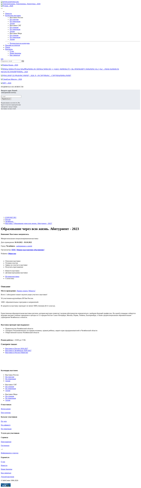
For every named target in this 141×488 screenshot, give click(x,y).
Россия (7, 219)
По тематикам (15, 21)
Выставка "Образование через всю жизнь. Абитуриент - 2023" (28, 223)
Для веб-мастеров (7, 477)
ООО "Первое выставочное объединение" (28, 250)
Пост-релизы (6, 413)
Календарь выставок (13, 15)
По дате (4, 421)
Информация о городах (9, 453)
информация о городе (24, 246)
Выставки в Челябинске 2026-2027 (18, 350)
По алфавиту (6, 425)
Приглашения (6, 442)
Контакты (9, 49)
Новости (8, 13)
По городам (14, 19)
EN (2, 59)
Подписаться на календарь (20, 43)
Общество (12, 253)
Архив (12, 23)
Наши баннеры (15, 53)
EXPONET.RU (10, 217)
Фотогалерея (5, 409)
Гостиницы (5, 445)
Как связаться (15, 55)
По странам (14, 27)
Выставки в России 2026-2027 (16, 348)
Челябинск (9, 221)
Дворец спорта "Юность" (26, 291)
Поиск (7, 47)
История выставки (12, 276)
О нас (12, 51)
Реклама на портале (12, 45)
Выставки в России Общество (16, 352)
